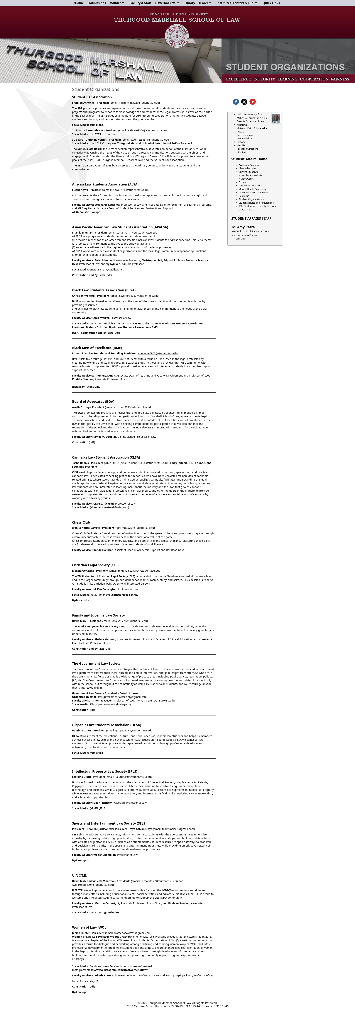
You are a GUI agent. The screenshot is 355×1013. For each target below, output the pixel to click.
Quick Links (271, 3)
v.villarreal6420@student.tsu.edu (92, 884)
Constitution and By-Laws (88, 275)
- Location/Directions (247, 148)
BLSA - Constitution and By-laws (92, 332)
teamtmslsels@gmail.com (178, 829)
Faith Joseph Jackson (179, 975)
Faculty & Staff (140, 3)
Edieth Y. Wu (102, 975)
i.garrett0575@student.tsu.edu (135, 528)
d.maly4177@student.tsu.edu (159, 881)
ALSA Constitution (84, 212)
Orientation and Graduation (254, 192)
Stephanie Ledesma (107, 204)
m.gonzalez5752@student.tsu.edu (139, 570)
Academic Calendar (249, 165)
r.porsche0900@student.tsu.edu (158, 353)
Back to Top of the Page (83, 981)
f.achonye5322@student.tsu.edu (139, 102)
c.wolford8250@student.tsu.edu (139, 295)
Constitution (80, 442)
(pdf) (99, 212)
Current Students (248, 171)
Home (79, 3)
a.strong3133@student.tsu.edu (133, 407)
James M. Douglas (104, 436)
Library (190, 3)
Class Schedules (247, 168)
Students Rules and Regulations (256, 202)
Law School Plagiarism (251, 185)
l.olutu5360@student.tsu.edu (133, 777)
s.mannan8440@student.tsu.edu (137, 232)
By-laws (77, 600)
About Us (242, 124)
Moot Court (247, 178)
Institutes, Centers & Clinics (237, 3)
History (241, 142)
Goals (241, 131)
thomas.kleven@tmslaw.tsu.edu (155, 700)
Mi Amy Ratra (243, 227)
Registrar (244, 196)
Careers (205, 3)
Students (117, 3)
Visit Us (241, 145)
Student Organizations (251, 199)
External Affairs (167, 3)
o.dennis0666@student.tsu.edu (148, 463)
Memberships (245, 138)
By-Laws (77, 860)
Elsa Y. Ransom (102, 802)
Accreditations (245, 135)
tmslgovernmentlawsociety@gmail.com (122, 697)
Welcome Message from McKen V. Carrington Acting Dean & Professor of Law (252, 118)
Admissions (97, 3)
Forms (242, 182)
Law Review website (251, 175)
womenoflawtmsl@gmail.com (132, 933)
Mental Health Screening (252, 189)
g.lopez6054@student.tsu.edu (134, 730)
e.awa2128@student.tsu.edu (130, 190)
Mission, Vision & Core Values (253, 128)
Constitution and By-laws (88, 648)
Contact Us (243, 152)
